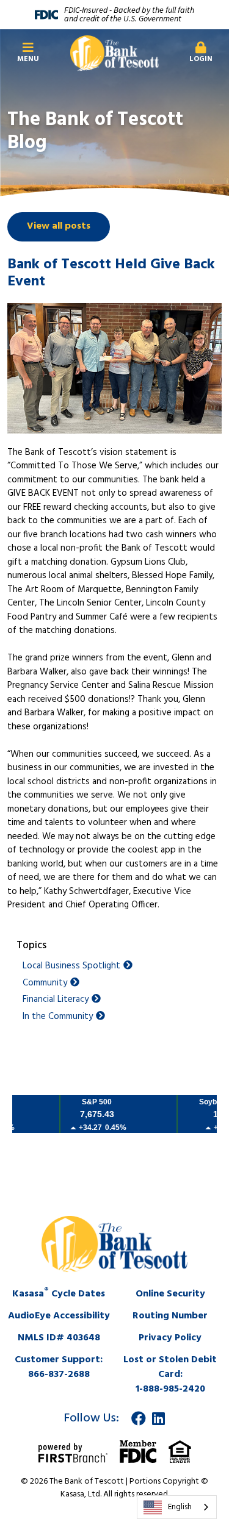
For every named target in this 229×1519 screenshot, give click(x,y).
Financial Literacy (56, 1000)
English (180, 1507)
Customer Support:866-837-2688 (59, 1367)
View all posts (58, 226)
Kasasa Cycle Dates (58, 1294)
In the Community (58, 1017)
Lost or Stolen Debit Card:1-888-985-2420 (170, 1374)
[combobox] (177, 1507)
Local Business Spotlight (71, 966)
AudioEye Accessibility (59, 1316)
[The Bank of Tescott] (114, 53)
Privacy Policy (170, 1338)
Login (201, 59)
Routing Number (170, 1316)
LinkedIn (158, 1418)
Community (45, 983)
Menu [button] (28, 59)
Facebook (138, 1418)
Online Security (170, 1294)
